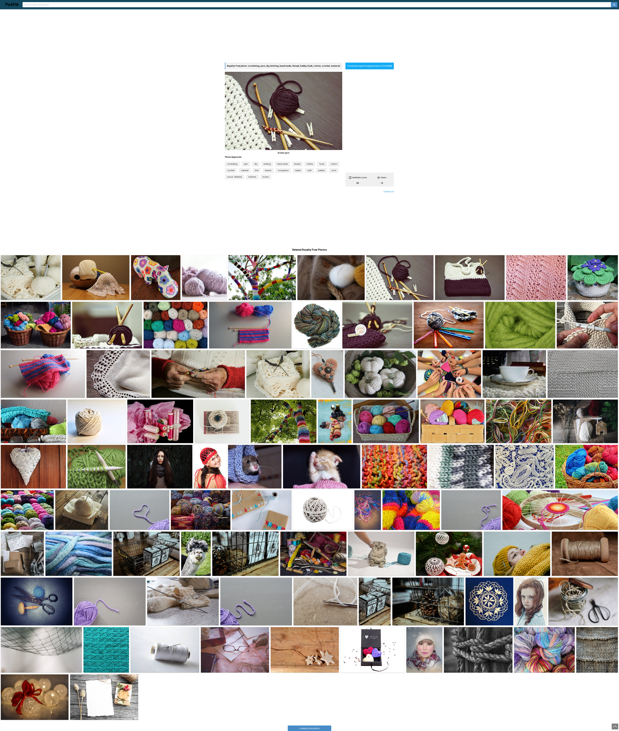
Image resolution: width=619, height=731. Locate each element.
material (244, 170)
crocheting (232, 164)
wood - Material (234, 177)
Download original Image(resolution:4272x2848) (369, 66)
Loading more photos (309, 728)
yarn (246, 164)
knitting (267, 164)
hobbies (252, 177)
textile (298, 170)
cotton (334, 164)
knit (256, 170)
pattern (321, 170)
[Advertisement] (309, 36)
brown (266, 177)
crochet (230, 170)
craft (309, 170)
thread (297, 164)
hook (321, 164)
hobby (310, 164)
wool (333, 170)
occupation (283, 170)
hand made (282, 164)
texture (268, 170)
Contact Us (388, 191)
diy (255, 164)
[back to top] (615, 726)
